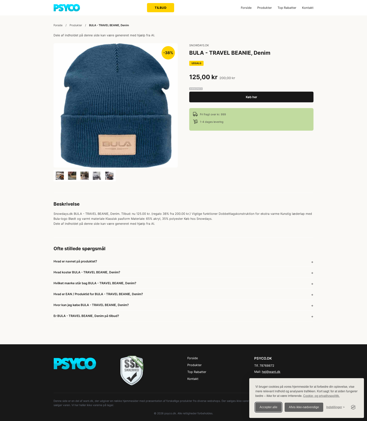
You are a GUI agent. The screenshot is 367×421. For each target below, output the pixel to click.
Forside (246, 8)
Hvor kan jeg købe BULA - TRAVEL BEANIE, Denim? (91, 305)
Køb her (251, 97)
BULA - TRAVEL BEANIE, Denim (109, 25)
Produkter (264, 8)
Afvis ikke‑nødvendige (304, 407)
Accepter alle (268, 407)
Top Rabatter (287, 8)
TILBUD (160, 8)
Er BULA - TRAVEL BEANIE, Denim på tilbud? (86, 316)
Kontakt (307, 8)
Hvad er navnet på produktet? (75, 261)
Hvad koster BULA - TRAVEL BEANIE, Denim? (87, 272)
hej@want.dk (271, 372)
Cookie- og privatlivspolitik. (321, 395)
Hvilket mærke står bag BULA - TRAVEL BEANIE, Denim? (95, 283)
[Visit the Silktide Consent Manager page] (353, 407)
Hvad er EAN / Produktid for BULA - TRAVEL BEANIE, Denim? (98, 294)
